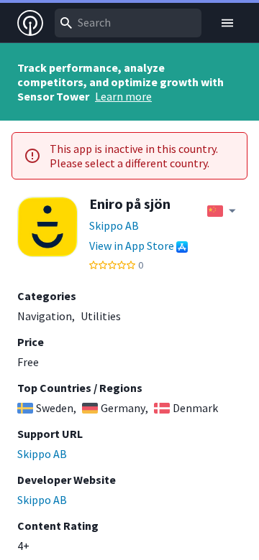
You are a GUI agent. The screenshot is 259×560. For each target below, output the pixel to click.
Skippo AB (114, 225)
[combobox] (128, 23)
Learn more (123, 96)
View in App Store (131, 245)
